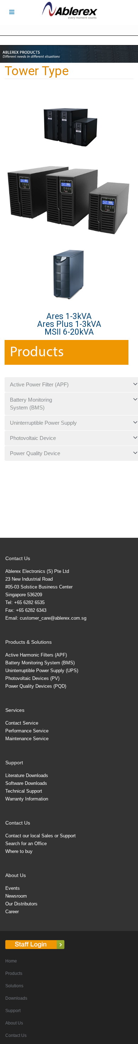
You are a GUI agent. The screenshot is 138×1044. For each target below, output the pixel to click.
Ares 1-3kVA (69, 316)
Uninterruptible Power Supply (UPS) (41, 670)
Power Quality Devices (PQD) (35, 686)
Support (13, 1010)
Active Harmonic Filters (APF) (36, 655)
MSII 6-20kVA (69, 332)
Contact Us (16, 1035)
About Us (14, 1023)
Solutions (14, 985)
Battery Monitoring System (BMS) (40, 662)
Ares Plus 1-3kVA (69, 324)
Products (13, 973)
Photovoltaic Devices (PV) (32, 678)
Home (11, 961)
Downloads (16, 998)
